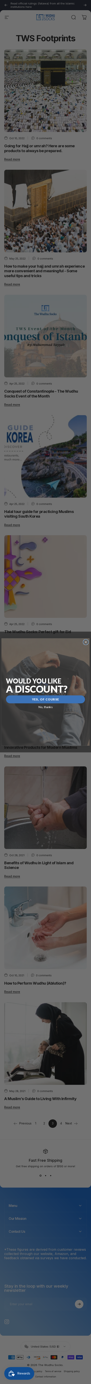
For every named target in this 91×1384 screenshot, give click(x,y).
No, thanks (46, 707)
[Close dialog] (85, 642)
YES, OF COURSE (45, 699)
